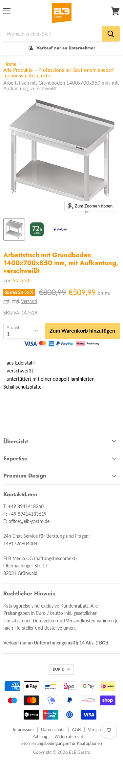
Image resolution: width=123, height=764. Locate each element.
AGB (76, 729)
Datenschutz (53, 729)
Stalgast (21, 280)
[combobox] (52, 33)
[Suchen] (111, 33)
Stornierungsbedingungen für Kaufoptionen (61, 743)
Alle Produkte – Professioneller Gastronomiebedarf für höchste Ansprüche (58, 72)
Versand (29, 301)
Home (9, 64)
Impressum (23, 729)
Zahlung (39, 736)
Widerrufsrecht (68, 736)
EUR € (58, 669)
